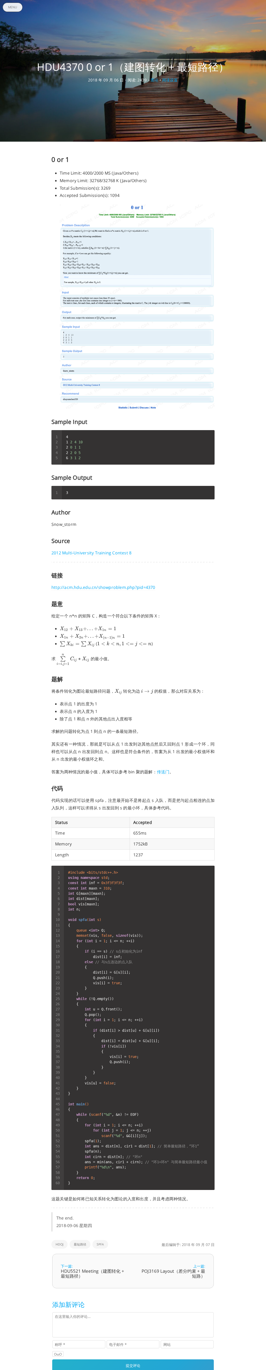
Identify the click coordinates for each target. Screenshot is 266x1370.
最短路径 (80, 1244)
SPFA (100, 1244)
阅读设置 (170, 79)
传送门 (163, 772)
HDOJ (59, 1244)
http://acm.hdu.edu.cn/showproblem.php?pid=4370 (103, 587)
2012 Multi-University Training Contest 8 (91, 553)
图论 (154, 79)
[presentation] (88, 628)
